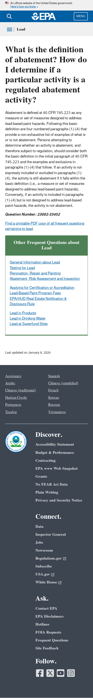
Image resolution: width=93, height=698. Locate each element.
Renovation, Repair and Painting (35, 273)
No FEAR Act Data (51, 484)
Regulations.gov (48, 558)
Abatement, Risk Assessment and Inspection (45, 279)
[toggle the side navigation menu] (9, 29)
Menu (80, 16)
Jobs (39, 542)
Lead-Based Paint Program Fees (35, 293)
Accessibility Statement (54, 444)
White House (46, 582)
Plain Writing (46, 492)
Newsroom (44, 550)
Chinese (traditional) (20, 390)
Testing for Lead (22, 268)
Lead (21, 29)
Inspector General (50, 534)
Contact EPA (46, 608)
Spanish (54, 376)
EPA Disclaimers (49, 616)
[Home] (44, 16)
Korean (53, 398)
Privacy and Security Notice (58, 500)
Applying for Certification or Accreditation (42, 288)
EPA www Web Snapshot (56, 468)
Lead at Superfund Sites (29, 324)
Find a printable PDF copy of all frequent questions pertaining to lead (44, 226)
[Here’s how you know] (46, 5)
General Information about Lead (35, 262)
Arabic (10, 383)
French (53, 390)
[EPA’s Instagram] (71, 673)
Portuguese (13, 405)
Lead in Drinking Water (28, 318)
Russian (54, 405)
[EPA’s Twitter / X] (50, 673)
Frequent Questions (51, 640)
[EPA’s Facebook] (39, 673)
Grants (41, 476)
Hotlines (42, 624)
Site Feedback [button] (47, 648)
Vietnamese (57, 412)
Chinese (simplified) (63, 383)
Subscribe (43, 566)
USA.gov (42, 574)
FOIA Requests (48, 632)
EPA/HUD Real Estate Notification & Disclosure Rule (38, 301)
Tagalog (11, 412)
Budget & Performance (54, 452)
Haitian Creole (16, 398)
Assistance (13, 376)
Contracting (45, 460)
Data (39, 526)
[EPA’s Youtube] (60, 673)
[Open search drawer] (9, 16)
